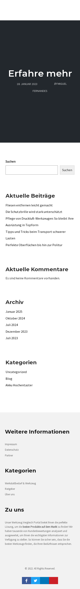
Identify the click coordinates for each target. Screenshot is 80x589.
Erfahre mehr (40, 73)
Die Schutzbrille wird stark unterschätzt (34, 212)
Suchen (11, 161)
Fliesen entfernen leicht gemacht (29, 205)
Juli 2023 (12, 338)
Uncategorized (16, 372)
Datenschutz (12, 449)
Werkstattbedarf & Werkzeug (20, 483)
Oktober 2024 (15, 318)
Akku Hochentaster (19, 385)
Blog (9, 379)
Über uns (10, 494)
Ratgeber (10, 489)
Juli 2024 (12, 325)
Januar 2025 (14, 311)
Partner (9, 455)
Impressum (11, 444)
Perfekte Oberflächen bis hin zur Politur (34, 245)
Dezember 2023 (16, 331)
